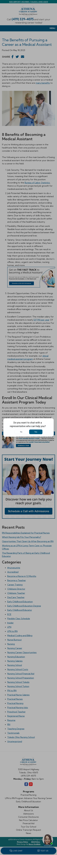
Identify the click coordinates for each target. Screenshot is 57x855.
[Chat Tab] (28, 427)
